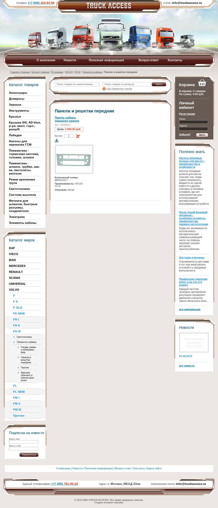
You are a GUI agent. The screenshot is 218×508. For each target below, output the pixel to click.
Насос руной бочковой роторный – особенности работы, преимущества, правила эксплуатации (193, 218)
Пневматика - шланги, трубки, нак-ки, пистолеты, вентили (24, 168)
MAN (12, 260)
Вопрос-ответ (123, 468)
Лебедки (15, 135)
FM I (16, 397)
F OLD (17, 307)
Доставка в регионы (191, 257)
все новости (186, 365)
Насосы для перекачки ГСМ (20, 142)
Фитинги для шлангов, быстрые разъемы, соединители (23, 206)
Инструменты (19, 110)
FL (15, 385)
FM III (17, 409)
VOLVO (69, 72)
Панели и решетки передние (26, 360)
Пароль (183, 125)
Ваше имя (14, 439)
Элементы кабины (92, 72)
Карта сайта (154, 468)
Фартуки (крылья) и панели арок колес (27, 376)
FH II (16, 325)
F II (15, 301)
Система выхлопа (22, 194)
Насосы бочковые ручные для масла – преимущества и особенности (192, 163)
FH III (77, 72)
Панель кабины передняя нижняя (67, 119)
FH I (16, 319)
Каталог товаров (40, 72)
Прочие (25, 367)
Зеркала (15, 104)
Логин (182, 119)
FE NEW (19, 313)
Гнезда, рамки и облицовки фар (28, 349)
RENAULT (16, 272)
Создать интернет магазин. (109, 502)
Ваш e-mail (14, 445)
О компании (63, 468)
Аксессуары (18, 92)
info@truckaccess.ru (191, 483)
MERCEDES (17, 266)
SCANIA (14, 278)
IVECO (13, 254)
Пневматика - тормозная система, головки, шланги (24, 154)
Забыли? (185, 134)
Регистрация (187, 113)
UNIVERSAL (17, 283)
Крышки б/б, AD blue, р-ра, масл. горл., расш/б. (25, 126)
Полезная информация (99, 468)
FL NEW (19, 391)
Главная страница (20, 72)
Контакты (139, 468)
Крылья (15, 116)
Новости (77, 468)
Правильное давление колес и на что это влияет (193, 282)
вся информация (189, 309)
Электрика (17, 217)
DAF (12, 248)
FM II (16, 403)
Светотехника (19, 188)
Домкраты (16, 98)
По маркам (57, 72)
